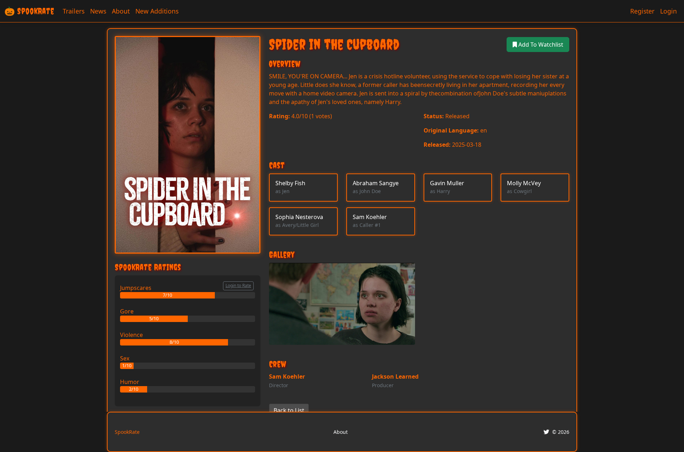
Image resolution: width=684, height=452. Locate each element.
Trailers (73, 11)
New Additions (156, 11)
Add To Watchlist (540, 44)
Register (642, 11)
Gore (127, 311)
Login (668, 11)
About (121, 11)
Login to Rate (238, 285)
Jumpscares (135, 288)
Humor (129, 382)
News (98, 11)
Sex (124, 358)
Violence (131, 335)
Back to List (289, 410)
